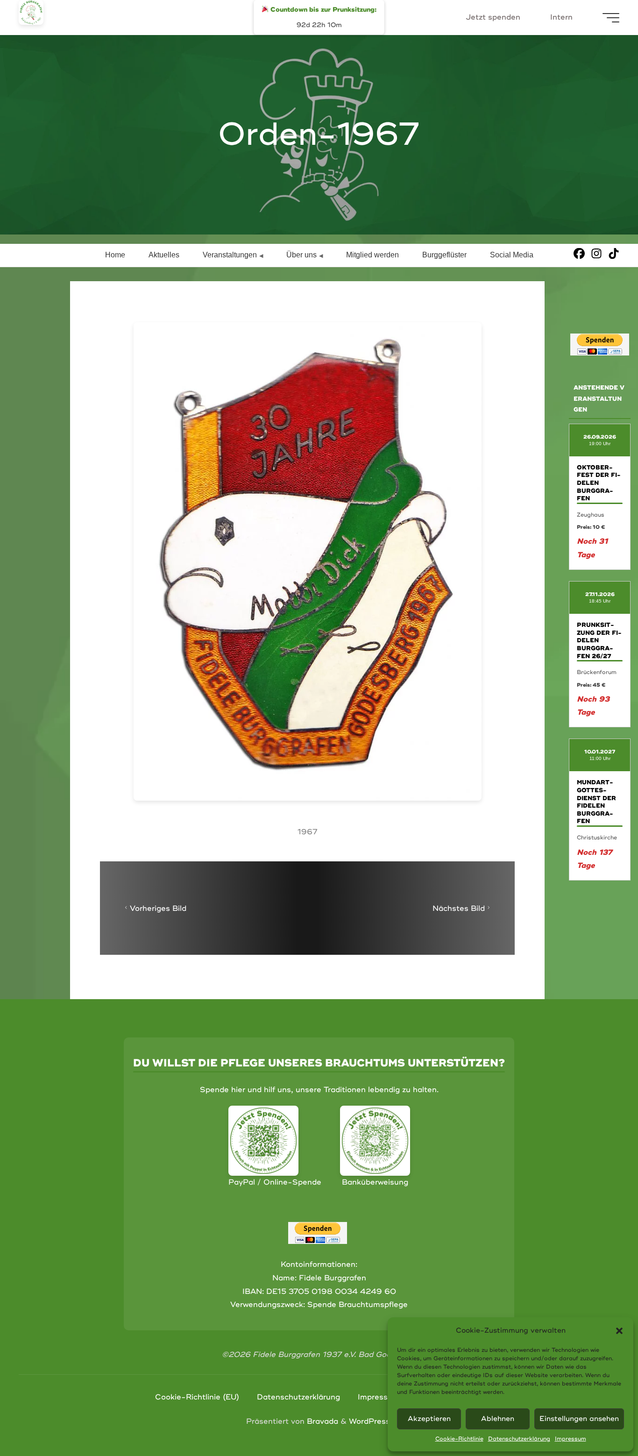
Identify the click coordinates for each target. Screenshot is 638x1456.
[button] (619, 1330)
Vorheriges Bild (158, 908)
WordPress (369, 1421)
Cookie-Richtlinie (459, 1438)
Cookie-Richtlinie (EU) (197, 1397)
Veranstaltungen (230, 255)
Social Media (511, 255)
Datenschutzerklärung (519, 1438)
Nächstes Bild (458, 908)
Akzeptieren (429, 1418)
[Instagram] (596, 253)
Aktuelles (164, 255)
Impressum (570, 1438)
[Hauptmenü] (611, 17)
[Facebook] (579, 253)
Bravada (321, 1421)
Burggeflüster (444, 255)
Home (115, 255)
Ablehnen (497, 1418)
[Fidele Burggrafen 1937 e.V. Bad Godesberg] (31, 12)
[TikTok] (613, 253)
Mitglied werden (372, 255)
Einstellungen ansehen (579, 1418)
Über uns (301, 255)
